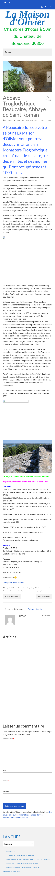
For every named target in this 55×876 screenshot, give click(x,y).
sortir (33, 591)
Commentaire (8, 739)
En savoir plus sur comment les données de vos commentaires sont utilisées (27, 815)
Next (49, 76)
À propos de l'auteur (14, 609)
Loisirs (36, 120)
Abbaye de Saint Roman (14, 582)
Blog (27, 120)
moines (10, 591)
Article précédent (12, 596)
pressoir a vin (18, 591)
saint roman (27, 591)
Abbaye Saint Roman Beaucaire (14, 588)
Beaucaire (41, 588)
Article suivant (44, 596)
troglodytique (40, 591)
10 (40, 89)
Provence (42, 120)
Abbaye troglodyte (32, 588)
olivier (9, 120)
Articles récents (35, 609)
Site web (6, 791)
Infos (31, 120)
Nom (5, 770)
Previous (6, 76)
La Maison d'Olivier (28, 18)
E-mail (5, 781)
